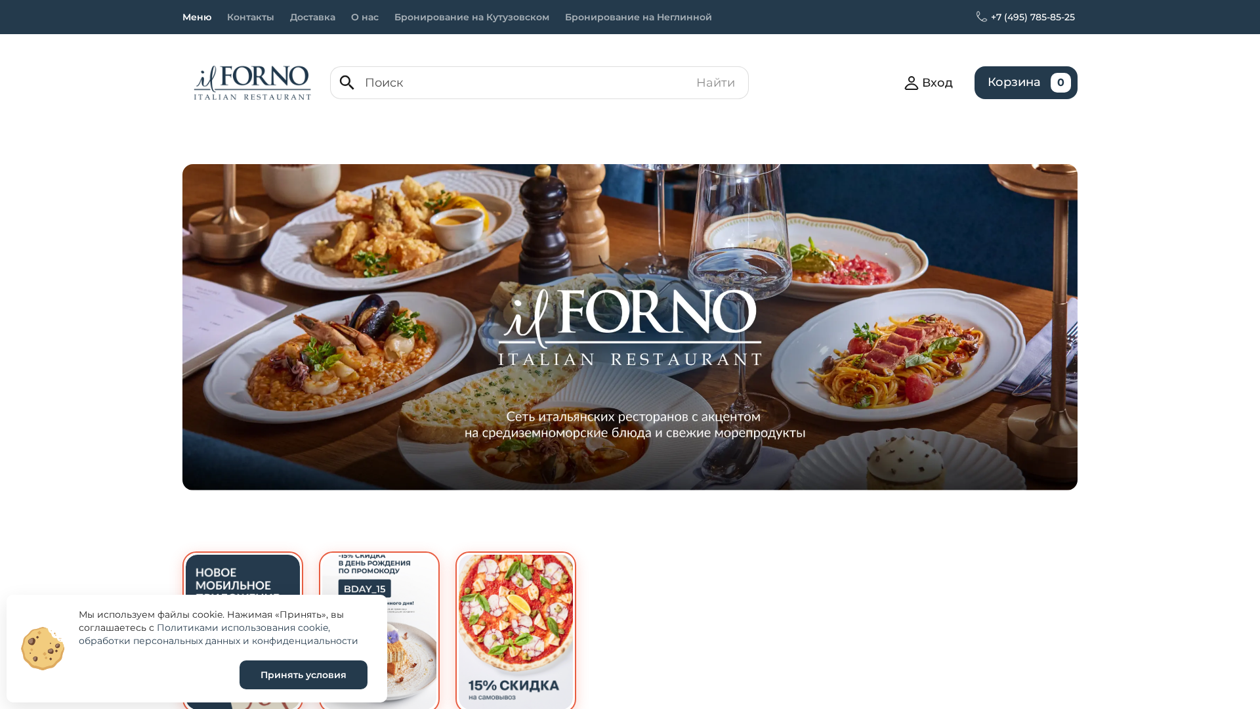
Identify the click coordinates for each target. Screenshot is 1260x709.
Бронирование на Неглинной (638, 17)
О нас (365, 17)
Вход (937, 82)
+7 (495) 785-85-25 (1033, 17)
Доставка (312, 17)
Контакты (250, 17)
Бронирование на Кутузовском (471, 17)
